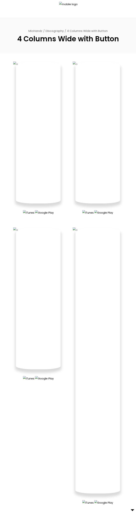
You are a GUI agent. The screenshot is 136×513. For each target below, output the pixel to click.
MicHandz (35, 31)
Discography (55, 31)
